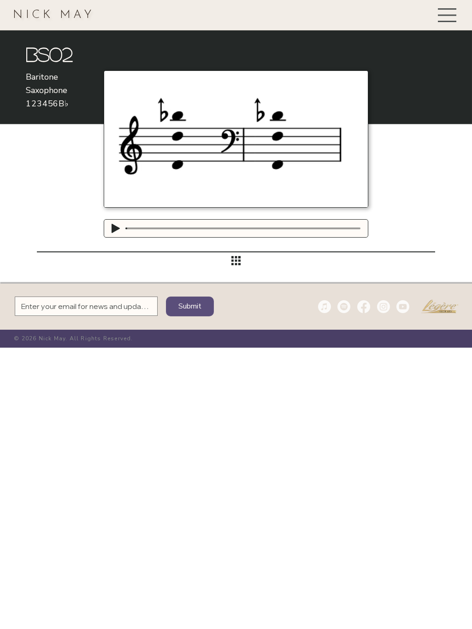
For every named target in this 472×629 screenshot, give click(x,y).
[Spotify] (343, 306)
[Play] (116, 228)
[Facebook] (363, 306)
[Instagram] (383, 306)
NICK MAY (53, 15)
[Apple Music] (324, 306)
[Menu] (448, 15)
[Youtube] (402, 306)
